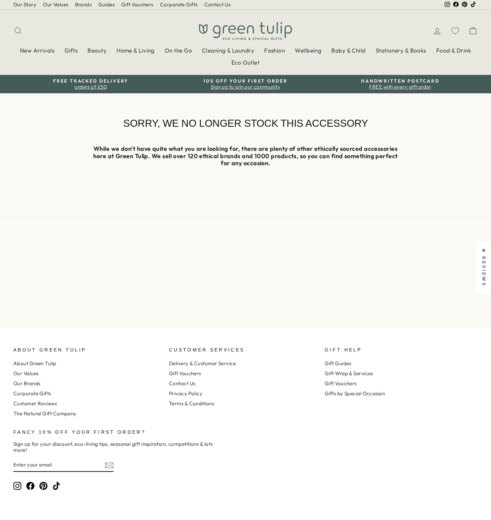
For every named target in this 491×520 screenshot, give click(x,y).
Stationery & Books (401, 50)
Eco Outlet (245, 62)
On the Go (178, 50)
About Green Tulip (34, 363)
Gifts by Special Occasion (355, 393)
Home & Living (136, 50)
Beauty (97, 50)
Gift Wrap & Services (349, 373)
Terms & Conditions (191, 403)
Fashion (274, 50)
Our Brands (26, 383)
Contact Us (217, 4)
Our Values (55, 4)
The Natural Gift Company (44, 413)
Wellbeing (308, 50)
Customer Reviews (35, 403)
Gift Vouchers (137, 4)
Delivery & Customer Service (202, 363)
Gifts (70, 50)
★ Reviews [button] (484, 267)
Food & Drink (453, 50)
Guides (106, 4)
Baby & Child (348, 50)
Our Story (24, 4)
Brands (83, 4)
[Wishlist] (455, 30)
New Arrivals (37, 50)
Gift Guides (338, 363)
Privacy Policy (185, 393)
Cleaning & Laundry (228, 50)
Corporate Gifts (179, 4)
